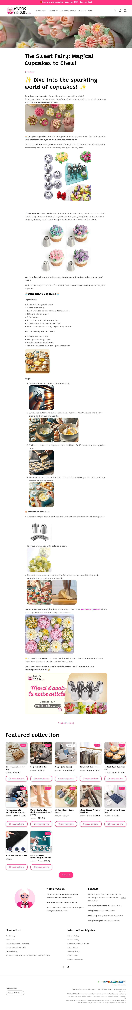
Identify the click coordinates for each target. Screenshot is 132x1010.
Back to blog (67, 723)
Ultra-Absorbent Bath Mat (114, 811)
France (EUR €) (14, 993)
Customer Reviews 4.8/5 (16, 947)
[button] (53, 10)
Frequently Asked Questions (17, 944)
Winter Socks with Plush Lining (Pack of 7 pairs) (41, 812)
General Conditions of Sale (78, 944)
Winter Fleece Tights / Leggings (90, 811)
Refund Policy (73, 940)
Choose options (16, 779)
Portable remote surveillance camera (15, 811)
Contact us (10, 940)
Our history (10, 936)
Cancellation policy (75, 959)
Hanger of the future (90, 767)
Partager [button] (31, 72)
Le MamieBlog (12, 951)
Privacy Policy (73, 936)
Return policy (73, 955)
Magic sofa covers (63, 767)
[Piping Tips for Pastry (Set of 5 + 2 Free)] (66, 714)
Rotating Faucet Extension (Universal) (40, 857)
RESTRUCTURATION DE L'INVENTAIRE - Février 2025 (28, 955)
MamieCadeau (121, 985)
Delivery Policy (73, 951)
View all (66, 875)
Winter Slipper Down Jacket (64, 811)
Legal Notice (72, 947)
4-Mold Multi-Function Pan (114, 768)
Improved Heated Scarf (16, 855)
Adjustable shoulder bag (15, 768)
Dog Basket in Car (38, 767)
